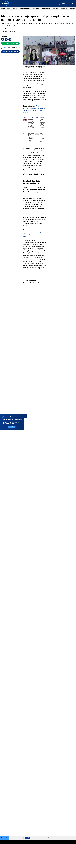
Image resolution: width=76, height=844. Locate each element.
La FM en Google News (11, 47)
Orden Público (5, 8)
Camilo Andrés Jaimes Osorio (10, 29)
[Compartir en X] (6, 39)
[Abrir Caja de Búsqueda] (73, 3)
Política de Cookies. (10, 423)
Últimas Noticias (5, 838)
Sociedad (72, 8)
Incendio (15, 837)
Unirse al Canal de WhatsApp (11, 43)
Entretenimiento (25, 8)
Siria (69, 837)
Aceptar (12, 426)
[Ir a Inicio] (5, 3)
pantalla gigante (39, 283)
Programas (64, 3)
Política (15, 8)
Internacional (46, 8)
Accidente (25, 285)
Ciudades (55, 8)
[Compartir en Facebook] (2, 39)
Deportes (64, 8)
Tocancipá (25, 283)
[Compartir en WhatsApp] (9, 39)
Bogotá (32, 283)
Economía (36, 8)
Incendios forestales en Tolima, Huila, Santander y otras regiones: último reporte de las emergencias (41, 837)
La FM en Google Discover (11, 51)
